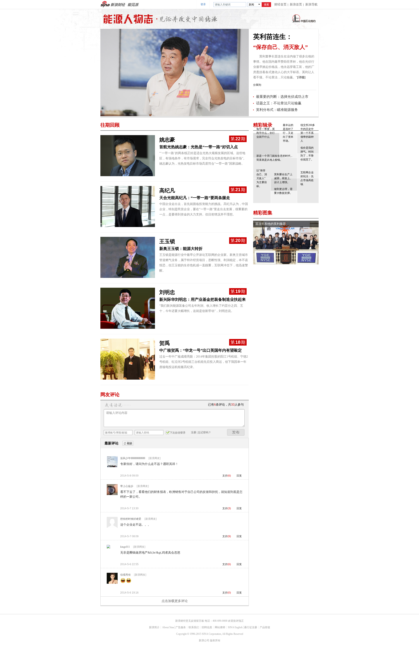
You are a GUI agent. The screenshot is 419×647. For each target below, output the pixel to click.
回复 (239, 475)
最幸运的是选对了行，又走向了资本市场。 (288, 133)
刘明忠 (167, 292)
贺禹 (164, 343)
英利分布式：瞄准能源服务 (277, 110)
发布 (236, 432)
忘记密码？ (204, 432)
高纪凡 (167, 190)
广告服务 (180, 627)
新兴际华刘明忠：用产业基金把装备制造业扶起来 (202, 299)
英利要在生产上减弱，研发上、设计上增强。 (283, 178)
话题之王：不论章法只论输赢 (278, 103)
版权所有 (215, 640)
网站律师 (220, 627)
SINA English (235, 627)
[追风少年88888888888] (112, 466)
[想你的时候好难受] (112, 526)
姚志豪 (167, 140)
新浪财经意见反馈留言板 (189, 620)
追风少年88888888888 (132, 458)
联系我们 (194, 627)
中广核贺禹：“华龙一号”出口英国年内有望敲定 (200, 350)
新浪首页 (296, 4)
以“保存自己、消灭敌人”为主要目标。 (261, 178)
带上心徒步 (126, 486)
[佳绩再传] (112, 582)
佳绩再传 (125, 574)
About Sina (168, 627)
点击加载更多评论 (174, 601)
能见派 (133, 4)
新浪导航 (311, 4)
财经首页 (280, 4)
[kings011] (108, 547)
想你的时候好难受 (130, 518)
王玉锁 (167, 241)
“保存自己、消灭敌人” (280, 47)
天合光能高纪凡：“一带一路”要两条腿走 (194, 198)
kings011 (125, 546)
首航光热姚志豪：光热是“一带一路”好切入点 (198, 147)
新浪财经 (118, 4)
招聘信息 (207, 627)
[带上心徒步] (112, 494)
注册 (193, 432)
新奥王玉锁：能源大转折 (181, 248)
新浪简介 (154, 627)
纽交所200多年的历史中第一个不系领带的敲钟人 (308, 133)
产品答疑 (265, 627)
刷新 (127, 443)
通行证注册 (250, 627)
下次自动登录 (177, 432)
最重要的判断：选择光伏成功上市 (282, 96)
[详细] (301, 77)
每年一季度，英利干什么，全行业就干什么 (265, 132)
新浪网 (105, 4)
